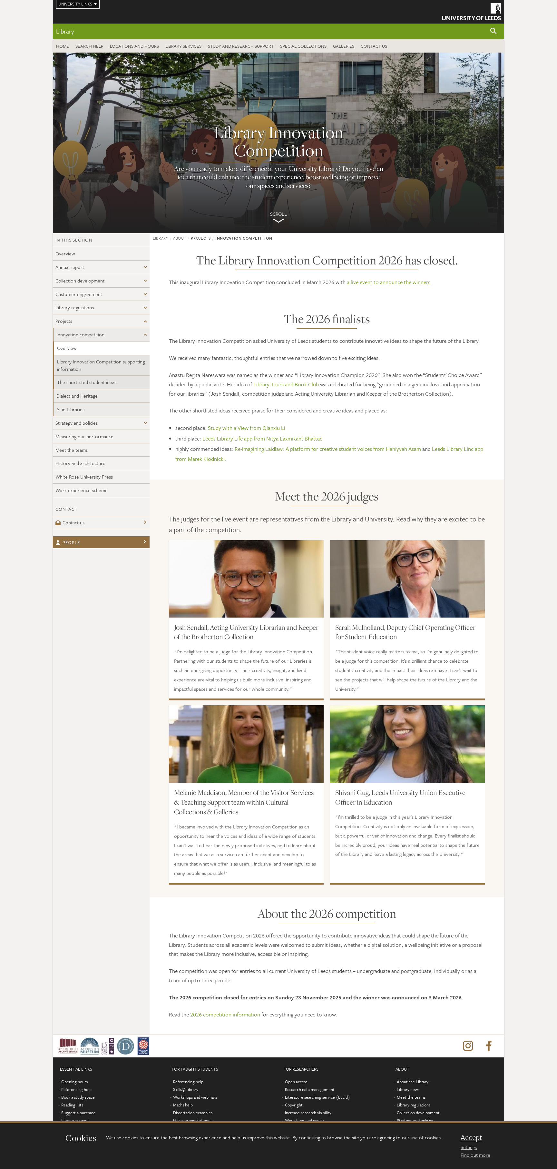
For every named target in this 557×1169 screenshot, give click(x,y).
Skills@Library (185, 1089)
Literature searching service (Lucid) (317, 1097)
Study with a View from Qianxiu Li (246, 428)
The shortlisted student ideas (86, 382)
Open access (296, 1081)
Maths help (183, 1105)
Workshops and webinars (195, 1097)
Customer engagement (78, 294)
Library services (183, 46)
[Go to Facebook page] (489, 1046)
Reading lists (72, 1105)
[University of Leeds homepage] (471, 11)
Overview (65, 253)
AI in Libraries (70, 409)
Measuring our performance (84, 436)
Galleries (343, 46)
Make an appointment (192, 1120)
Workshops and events (305, 1120)
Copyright (294, 1105)
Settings (469, 1147)
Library (65, 31)
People (71, 542)
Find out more (475, 1154)
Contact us (374, 46)
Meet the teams (71, 449)
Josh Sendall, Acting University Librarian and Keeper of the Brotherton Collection (246, 632)
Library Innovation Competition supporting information (101, 365)
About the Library (412, 1081)
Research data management (310, 1089)
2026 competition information (225, 1014)
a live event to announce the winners (388, 282)
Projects (63, 320)
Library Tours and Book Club (286, 384)
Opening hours (74, 1081)
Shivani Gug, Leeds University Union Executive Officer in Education (400, 797)
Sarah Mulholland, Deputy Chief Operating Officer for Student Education (405, 632)
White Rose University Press (84, 476)
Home (62, 46)
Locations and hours (134, 46)
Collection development (79, 280)
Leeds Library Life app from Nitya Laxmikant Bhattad (262, 438)
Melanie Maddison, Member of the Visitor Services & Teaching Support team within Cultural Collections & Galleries (244, 802)
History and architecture (80, 463)
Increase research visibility (308, 1112)
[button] (493, 31)
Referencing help (76, 1089)
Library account (75, 1120)
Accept (471, 1137)
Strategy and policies (76, 422)
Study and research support (241, 46)
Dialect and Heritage (77, 395)
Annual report (69, 267)
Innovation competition (80, 334)
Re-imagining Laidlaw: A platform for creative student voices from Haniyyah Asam (328, 449)
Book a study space (78, 1097)
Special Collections (303, 46)
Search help (89, 46)
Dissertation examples (192, 1112)
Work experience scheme (81, 490)
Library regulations (74, 307)
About (179, 238)
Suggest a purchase (78, 1112)
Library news (408, 1089)
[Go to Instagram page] (468, 1046)
